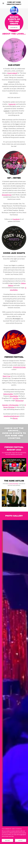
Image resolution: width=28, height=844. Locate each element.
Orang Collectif (12, 73)
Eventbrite (16, 219)
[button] (3, 3)
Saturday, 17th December (10, 405)
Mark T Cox (6, 376)
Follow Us (14, 27)
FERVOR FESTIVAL (19, 367)
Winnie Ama (19, 400)
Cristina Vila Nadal (13, 483)
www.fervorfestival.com (11, 416)
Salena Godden (8, 394)
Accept (20, 840)
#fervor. (15, 418)
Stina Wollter (14, 396)
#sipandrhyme (6, 195)
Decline (7, 840)
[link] (14, 6)
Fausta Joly (12, 104)
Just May (16, 398)
